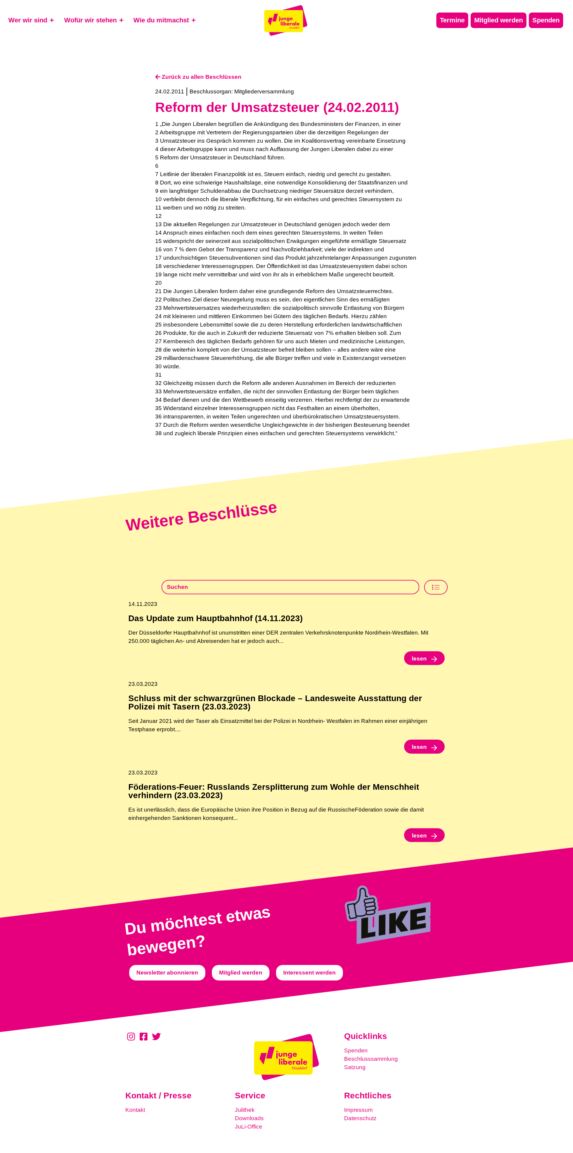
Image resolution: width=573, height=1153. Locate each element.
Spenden (356, 1050)
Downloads (249, 1118)
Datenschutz (360, 1118)
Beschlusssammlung (371, 1059)
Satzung (355, 1067)
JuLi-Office (248, 1126)
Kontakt (135, 1110)
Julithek (245, 1110)
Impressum (358, 1110)
